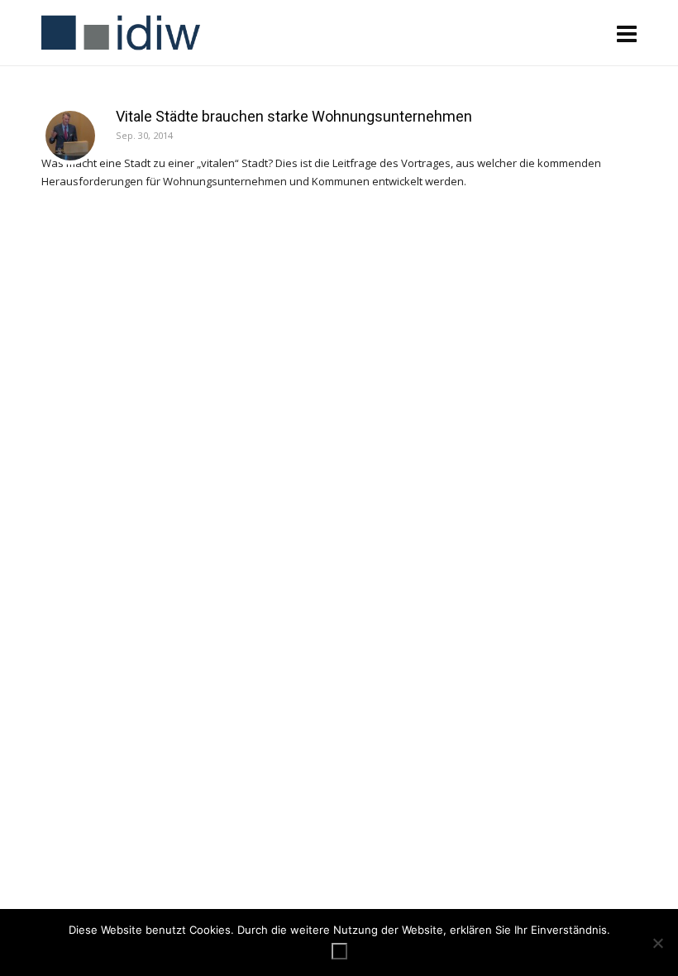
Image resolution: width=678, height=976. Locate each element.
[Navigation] (627, 33)
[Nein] (657, 943)
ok (339, 951)
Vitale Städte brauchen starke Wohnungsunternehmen (294, 116)
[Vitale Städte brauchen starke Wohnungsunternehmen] (70, 136)
